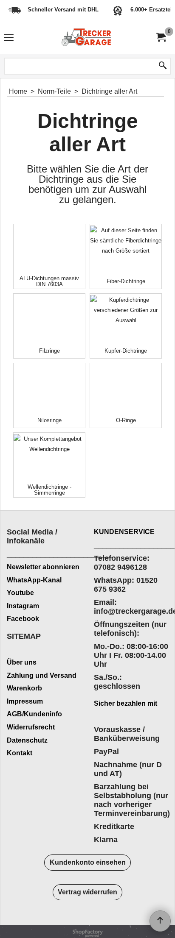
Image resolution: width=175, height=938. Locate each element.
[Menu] (9, 39)
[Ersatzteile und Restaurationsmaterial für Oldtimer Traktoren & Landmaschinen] (86, 37)
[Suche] (163, 66)
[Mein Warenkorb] (160, 37)
